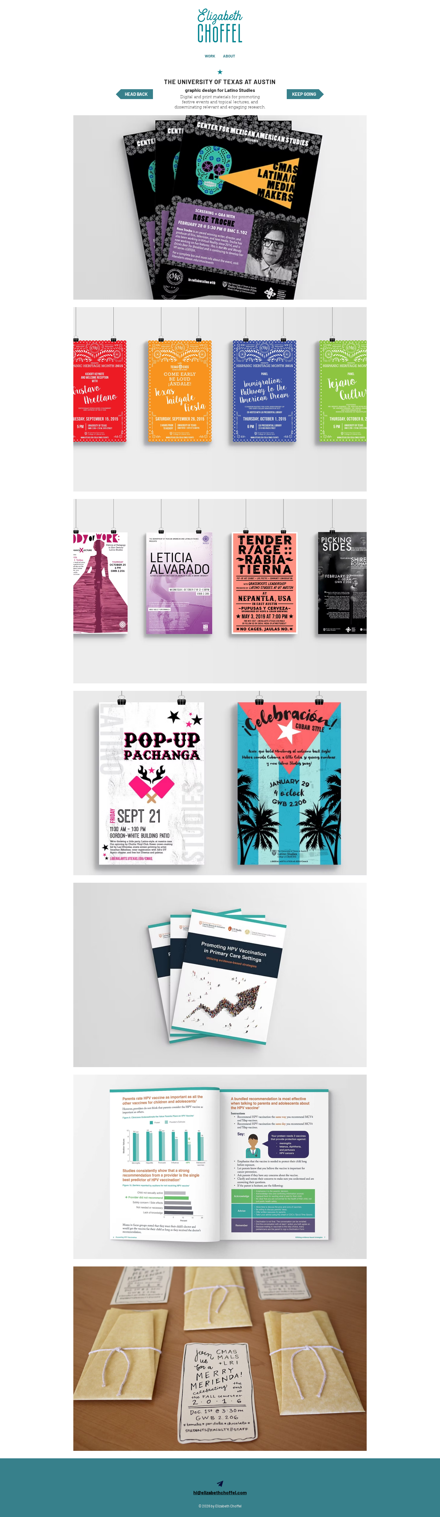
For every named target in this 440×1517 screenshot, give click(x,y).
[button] (220, 207)
